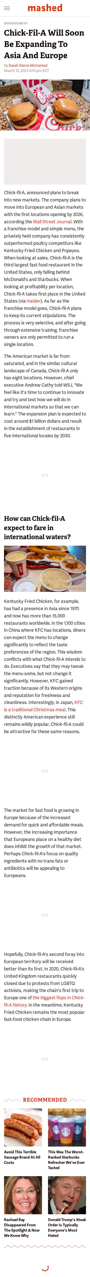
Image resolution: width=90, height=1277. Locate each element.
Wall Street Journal (52, 222)
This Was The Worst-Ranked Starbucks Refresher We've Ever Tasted (66, 1160)
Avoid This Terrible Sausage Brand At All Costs (22, 1157)
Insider (33, 301)
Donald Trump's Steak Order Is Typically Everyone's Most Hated (67, 1227)
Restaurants (16, 23)
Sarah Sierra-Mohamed (28, 65)
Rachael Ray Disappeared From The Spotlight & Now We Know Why (22, 1227)
